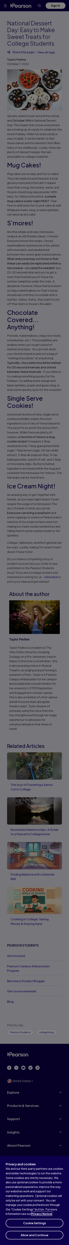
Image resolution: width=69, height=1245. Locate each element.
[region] (34, 1200)
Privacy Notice (41, 1214)
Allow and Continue (34, 1235)
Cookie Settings (34, 1223)
